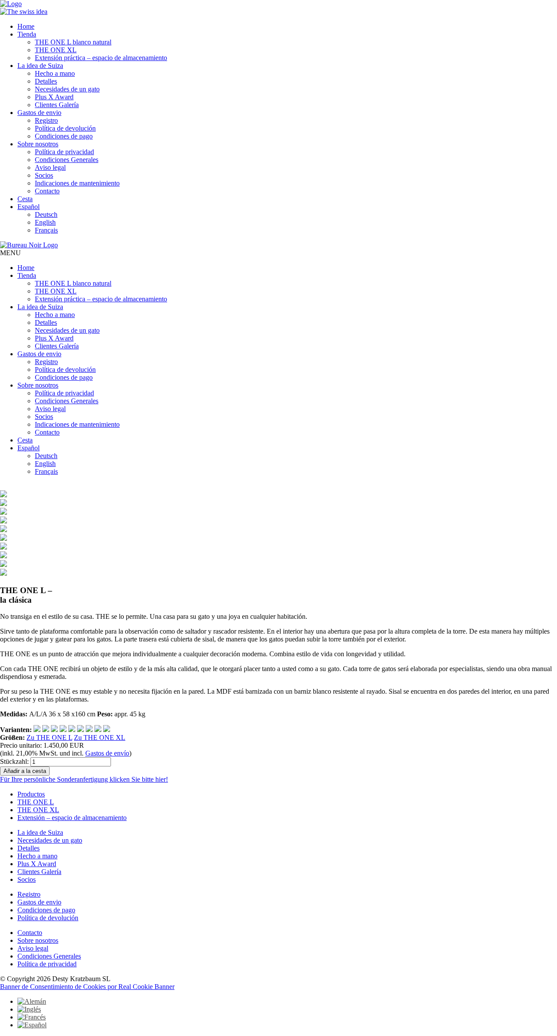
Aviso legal (50, 167)
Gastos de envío (107, 753)
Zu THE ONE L (49, 737)
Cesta (25, 198)
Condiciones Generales (66, 159)
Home (25, 26)
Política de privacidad (64, 151)
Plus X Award (54, 97)
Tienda (26, 34)
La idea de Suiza (40, 65)
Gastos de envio (39, 112)
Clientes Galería (57, 104)
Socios (44, 175)
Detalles (46, 81)
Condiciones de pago (64, 136)
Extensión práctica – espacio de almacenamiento (101, 57)
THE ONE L (35, 802)
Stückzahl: (14, 761)
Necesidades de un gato (67, 89)
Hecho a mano (55, 73)
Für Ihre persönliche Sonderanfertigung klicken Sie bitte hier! (84, 779)
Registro (46, 120)
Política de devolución (65, 128)
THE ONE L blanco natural (73, 42)
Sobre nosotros (37, 144)
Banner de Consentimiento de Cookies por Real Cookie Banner (87, 986)
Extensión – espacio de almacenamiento (72, 817)
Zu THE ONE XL (99, 737)
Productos (31, 794)
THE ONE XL (56, 50)
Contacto (47, 191)
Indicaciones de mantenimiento (77, 183)
